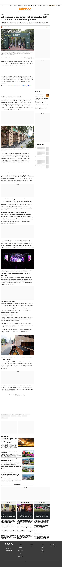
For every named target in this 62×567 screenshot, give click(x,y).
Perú (35, 5)
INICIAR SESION (58, 5)
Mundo (44, 5)
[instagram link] (11, 548)
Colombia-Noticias (4, 417)
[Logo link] (25, 9)
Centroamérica (39, 5)
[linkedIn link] (11, 550)
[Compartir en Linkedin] (28, 58)
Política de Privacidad (53, 546)
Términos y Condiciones (53, 544)
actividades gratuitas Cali (19, 414)
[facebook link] (7, 548)
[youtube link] (7, 550)
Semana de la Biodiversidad (5, 414)
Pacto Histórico (25, 12)
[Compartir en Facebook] (24, 58)
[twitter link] (9, 548)
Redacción (31, 544)
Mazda (36, 12)
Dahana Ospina (6, 26)
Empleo (31, 546)
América (20, 544)
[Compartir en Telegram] (30, 58)
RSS (20, 557)
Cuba (47, 5)
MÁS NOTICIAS (17, 484)
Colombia (25, 5)
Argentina (15, 5)
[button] (2, 5)
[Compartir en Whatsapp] (21, 58)
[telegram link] (9, 550)
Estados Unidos (20, 5)
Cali (12, 414)
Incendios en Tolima (13, 12)
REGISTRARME (51, 5)
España (29, 5)
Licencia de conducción (30, 12)
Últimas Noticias (20, 556)
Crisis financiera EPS (43, 12)
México (32, 5)
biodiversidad (28, 414)
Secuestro (38, 12)
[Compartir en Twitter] (26, 58)
